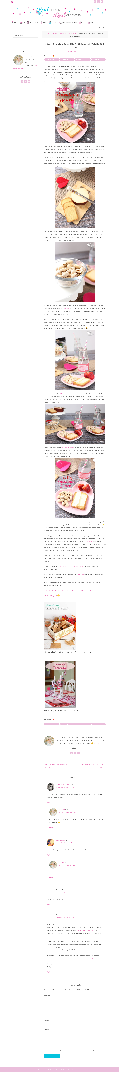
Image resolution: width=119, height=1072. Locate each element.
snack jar (60, 69)
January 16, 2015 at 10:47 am (65, 843)
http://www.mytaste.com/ (86, 930)
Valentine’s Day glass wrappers (69, 393)
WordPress (75, 1069)
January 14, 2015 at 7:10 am (65, 787)
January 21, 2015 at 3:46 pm (65, 893)
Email (46, 1029)
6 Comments (82, 51)
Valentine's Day (74, 33)
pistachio (89, 541)
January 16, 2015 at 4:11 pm (67, 865)
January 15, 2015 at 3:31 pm (67, 812)
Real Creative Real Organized (59, 12)
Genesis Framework (65, 1069)
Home (48, 33)
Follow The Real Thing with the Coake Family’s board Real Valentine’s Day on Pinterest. (72, 590)
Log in (81, 1069)
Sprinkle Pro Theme (52, 1069)
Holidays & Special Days (59, 33)
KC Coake (61, 809)
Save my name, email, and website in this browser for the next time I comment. (69, 1050)
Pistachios (66, 308)
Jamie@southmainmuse (63, 784)
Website (46, 1039)
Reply (48, 802)
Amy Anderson (60, 840)
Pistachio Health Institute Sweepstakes (72, 566)
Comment (47, 995)
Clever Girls (80, 574)
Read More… (98, 743)
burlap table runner (68, 447)
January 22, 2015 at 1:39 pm (65, 917)
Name (46, 1020)
